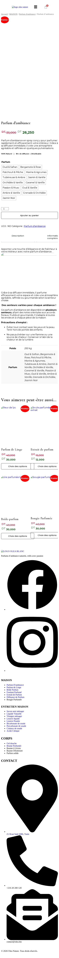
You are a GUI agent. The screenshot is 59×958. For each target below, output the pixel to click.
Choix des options (17, 466)
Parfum (6, 162)
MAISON (13, 14)
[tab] (18, 237)
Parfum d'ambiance (27, 14)
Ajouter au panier (29, 215)
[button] (35, 7)
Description (18, 235)
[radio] (10, 167)
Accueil (4, 14)
